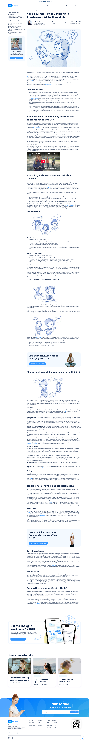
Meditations (40, 724)
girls (43, 468)
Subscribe (74, 712)
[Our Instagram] (9, 738)
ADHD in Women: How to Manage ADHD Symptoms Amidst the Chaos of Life (61, 10)
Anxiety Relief (32, 724)
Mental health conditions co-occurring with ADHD (15, 27)
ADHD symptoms (33, 98)
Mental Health (57, 724)
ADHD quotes (36, 603)
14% (66, 411)
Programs (49, 6)
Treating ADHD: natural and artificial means (16, 30)
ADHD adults (42, 515)
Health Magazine (76, 6)
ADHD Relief (31, 722)
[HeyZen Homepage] (13, 5)
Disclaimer (64, 737)
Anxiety (55, 722)
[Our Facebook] (12, 738)
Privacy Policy (69, 737)
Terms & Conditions (77, 737)
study (30, 433)
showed (54, 565)
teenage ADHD (49, 187)
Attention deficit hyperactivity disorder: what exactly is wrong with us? (16, 17)
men (30, 478)
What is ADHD (48, 84)
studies (29, 512)
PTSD (55, 725)
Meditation (49, 724)
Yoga (39, 722)
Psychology (49, 725)
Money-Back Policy (77, 738)
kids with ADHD (37, 127)
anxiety (31, 80)
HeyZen (28, 10)
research (38, 337)
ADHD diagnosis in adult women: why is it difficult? (15, 21)
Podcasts (40, 725)
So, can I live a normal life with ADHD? (15, 33)
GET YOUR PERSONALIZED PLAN (38, 543)
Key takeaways (11, 14)
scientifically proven (32, 443)
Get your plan (16, 58)
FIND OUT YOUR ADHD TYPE (37, 364)
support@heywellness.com (12, 726)
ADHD (41, 10)
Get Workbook (18, 639)
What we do (58, 6)
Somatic (49, 727)
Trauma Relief (32, 725)
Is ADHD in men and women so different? (15, 24)
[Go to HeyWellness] (44, 1)
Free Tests (66, 6)
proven (50, 502)
